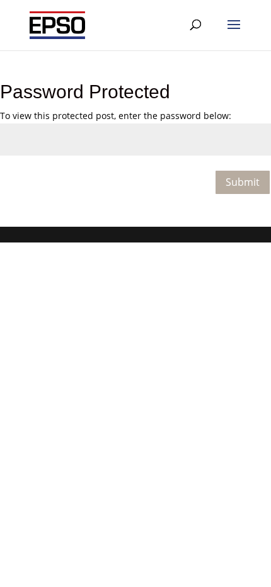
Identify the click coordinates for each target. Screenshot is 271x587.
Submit (243, 182)
